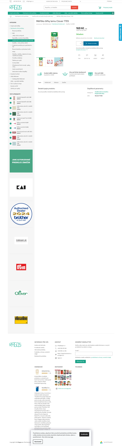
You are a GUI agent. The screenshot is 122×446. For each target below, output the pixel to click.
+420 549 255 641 (62, 348)
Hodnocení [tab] (48, 82)
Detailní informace (81, 50)
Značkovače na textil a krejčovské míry (22, 40)
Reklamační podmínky (40, 356)
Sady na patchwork (17, 69)
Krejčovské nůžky (15, 26)
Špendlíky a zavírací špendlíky (20, 38)
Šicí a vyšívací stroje (16, 84)
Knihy (13, 52)
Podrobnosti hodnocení (58, 24)
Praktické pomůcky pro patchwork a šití (22, 46)
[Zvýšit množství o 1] (82, 42)
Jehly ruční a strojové (18, 36)
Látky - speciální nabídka (17, 81)
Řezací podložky (16, 31)
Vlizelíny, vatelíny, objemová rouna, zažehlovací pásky (21, 55)
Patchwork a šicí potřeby (17, 28)
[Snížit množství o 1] (82, 44)
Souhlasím (84, 434)
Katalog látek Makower (18, 79)
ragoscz (60, 358)
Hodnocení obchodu (52, 1)
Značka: (70, 24)
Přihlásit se (80, 361)
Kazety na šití (14, 86)
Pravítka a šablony (17, 58)
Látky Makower (15, 76)
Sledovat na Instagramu (64, 388)
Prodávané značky (66, 1)
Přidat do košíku (92, 43)
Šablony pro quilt (16, 60)
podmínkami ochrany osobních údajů (101, 357)
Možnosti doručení (99, 38)
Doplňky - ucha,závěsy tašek (20, 43)
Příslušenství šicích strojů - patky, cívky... (21, 66)
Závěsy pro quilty (15, 88)
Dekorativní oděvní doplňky (19, 71)
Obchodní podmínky (39, 350)
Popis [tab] (39, 82)
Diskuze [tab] (56, 82)
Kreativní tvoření (15, 74)
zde (52, 437)
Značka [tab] (64, 82)
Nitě (13, 33)
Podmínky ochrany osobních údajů (42, 353)
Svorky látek (15, 63)
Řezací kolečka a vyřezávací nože (21, 49)
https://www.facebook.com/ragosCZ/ (64, 354)
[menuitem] (14, 13)
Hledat (74, 7)
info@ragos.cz (61, 346)
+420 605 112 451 (62, 351)
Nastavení (37, 442)
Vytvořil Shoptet (108, 442)
